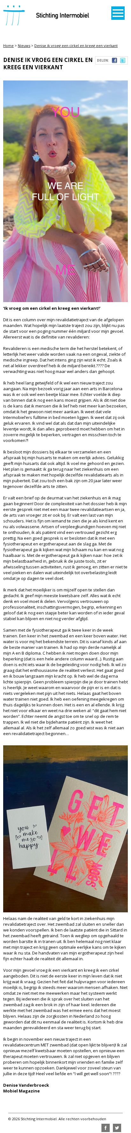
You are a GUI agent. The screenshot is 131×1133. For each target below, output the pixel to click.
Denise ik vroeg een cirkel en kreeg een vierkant (76, 45)
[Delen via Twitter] (122, 61)
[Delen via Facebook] (114, 61)
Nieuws (24, 45)
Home (8, 45)
